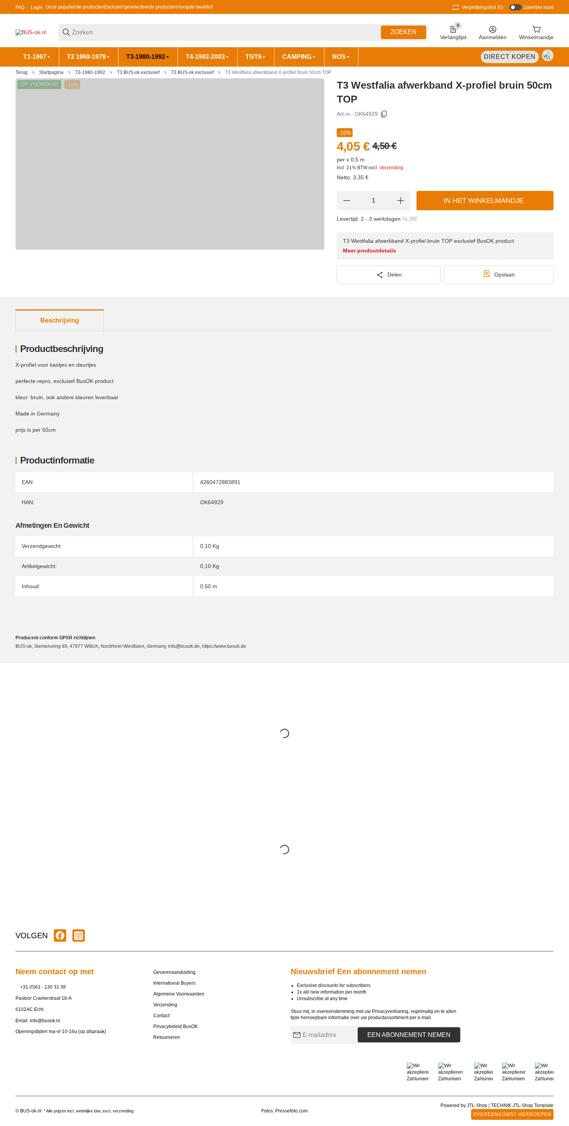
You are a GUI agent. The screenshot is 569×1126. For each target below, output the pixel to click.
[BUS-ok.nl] (30, 32)
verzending (123, 1111)
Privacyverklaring (390, 1011)
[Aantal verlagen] (346, 200)
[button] (547, 935)
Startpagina (51, 72)
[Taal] (548, 55)
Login (37, 7)
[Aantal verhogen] (400, 200)
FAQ (19, 7)
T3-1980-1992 (90, 72)
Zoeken (403, 32)
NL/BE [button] (410, 219)
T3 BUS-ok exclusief (138, 72)
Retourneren (166, 1037)
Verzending (391, 167)
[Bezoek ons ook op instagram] (78, 935)
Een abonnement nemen (409, 1035)
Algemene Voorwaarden (178, 994)
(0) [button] (482, 7)
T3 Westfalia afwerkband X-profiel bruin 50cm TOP (278, 72)
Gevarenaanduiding (174, 972)
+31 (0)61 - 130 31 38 (43, 987)
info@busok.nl (45, 1020)
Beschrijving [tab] (59, 320)
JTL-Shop (477, 1105)
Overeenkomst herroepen (512, 1114)
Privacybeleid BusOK (175, 1026)
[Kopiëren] (384, 114)
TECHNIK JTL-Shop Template (522, 1105)
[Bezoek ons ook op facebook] (60, 935)
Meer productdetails (369, 250)
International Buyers (174, 983)
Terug (21, 72)
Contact (161, 1015)
